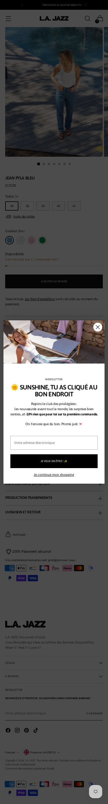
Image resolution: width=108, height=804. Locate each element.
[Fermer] (97, 327)
